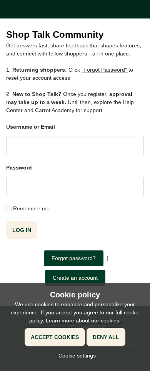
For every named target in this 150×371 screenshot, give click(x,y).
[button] (75, 356)
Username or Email (30, 127)
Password (19, 168)
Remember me (31, 208)
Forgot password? (74, 258)
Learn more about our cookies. (83, 320)
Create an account (75, 278)
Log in (21, 230)
